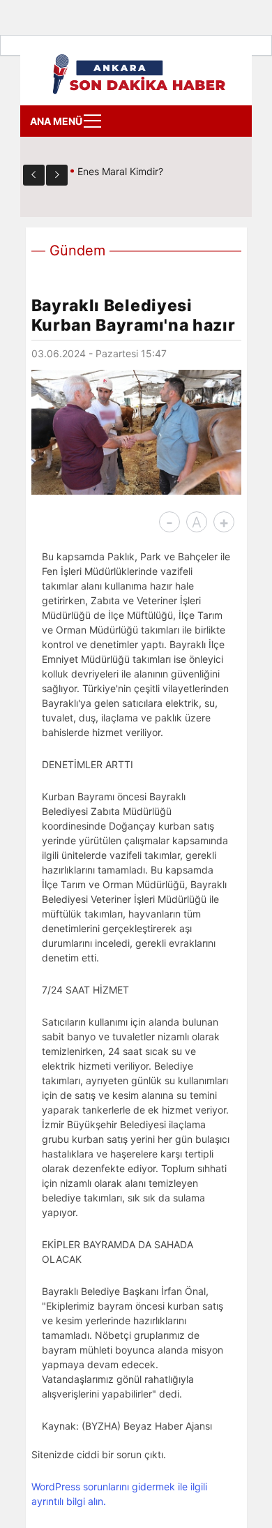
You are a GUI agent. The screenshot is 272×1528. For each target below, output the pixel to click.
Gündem (77, 250)
